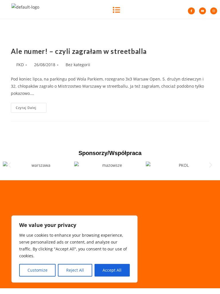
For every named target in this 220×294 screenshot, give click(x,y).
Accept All (112, 270)
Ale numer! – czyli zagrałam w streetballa (79, 51)
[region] (74, 249)
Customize (38, 270)
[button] (116, 9)
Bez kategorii (78, 64)
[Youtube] (202, 10)
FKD (20, 64)
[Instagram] (213, 10)
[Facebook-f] (191, 10)
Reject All (75, 270)
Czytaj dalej (31, 106)
